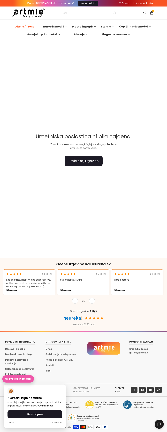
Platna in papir (82, 26)
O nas (49, 348)
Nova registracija (144, 3)
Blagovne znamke (114, 34)
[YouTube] (150, 390)
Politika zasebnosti (15, 374)
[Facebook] (134, 390)
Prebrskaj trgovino (83, 161)
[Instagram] (142, 390)
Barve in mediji (53, 26)
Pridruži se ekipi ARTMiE (59, 359)
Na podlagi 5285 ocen (83, 324)
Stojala (106, 26)
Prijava (125, 3)
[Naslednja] (92, 301)
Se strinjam (35, 414)
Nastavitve (56, 422)
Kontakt (50, 365)
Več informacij (45, 405)
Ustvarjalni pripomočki (40, 34)
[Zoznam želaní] (145, 13)
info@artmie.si (140, 352)
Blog (48, 370)
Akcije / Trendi (25, 26)
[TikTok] (158, 390)
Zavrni (11, 422)
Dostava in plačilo (15, 348)
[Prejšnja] (75, 301)
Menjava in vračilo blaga (18, 354)
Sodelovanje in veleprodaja (61, 354)
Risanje (79, 34)
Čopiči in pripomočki (133, 26)
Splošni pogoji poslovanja (19, 368)
